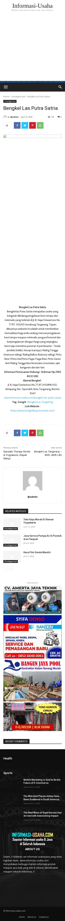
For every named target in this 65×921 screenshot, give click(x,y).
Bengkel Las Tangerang (40, 402)
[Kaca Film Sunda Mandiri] (12, 557)
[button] (60, 87)
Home (6, 96)
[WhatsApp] (40, 125)
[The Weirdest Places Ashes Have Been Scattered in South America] (12, 801)
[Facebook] (17, 125)
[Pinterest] (32, 125)
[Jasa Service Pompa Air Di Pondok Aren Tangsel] (12, 540)
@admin (14, 117)
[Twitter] (25, 125)
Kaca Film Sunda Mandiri (37, 552)
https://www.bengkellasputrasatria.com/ (32, 410)
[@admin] (5, 117)
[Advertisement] (32, 49)
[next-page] (11, 568)
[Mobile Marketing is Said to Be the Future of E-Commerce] (12, 784)
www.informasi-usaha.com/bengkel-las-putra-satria (32, 397)
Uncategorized (18, 96)
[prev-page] (5, 568)
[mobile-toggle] (5, 87)
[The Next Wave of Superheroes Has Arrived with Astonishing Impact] (12, 817)
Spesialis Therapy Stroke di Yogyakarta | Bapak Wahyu (16, 455)
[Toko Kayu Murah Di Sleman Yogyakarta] (12, 524)
